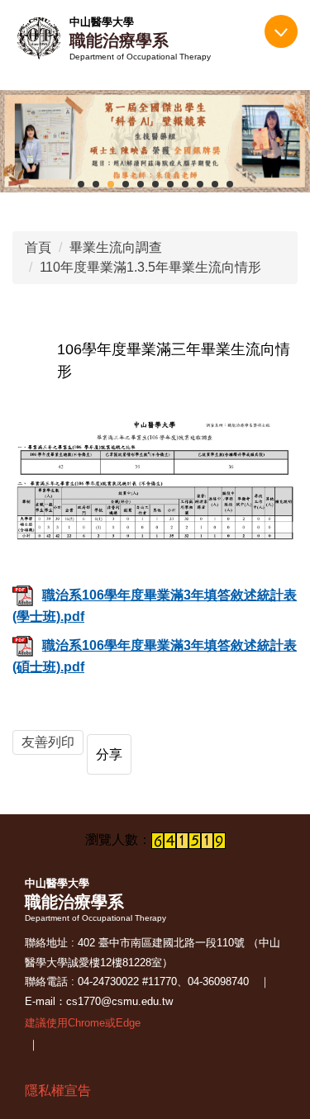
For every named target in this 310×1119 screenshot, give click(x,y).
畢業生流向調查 (115, 247)
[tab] (81, 184)
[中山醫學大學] (38, 38)
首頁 (38, 247)
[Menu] (281, 31)
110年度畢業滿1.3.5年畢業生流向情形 (150, 267)
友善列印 (47, 742)
